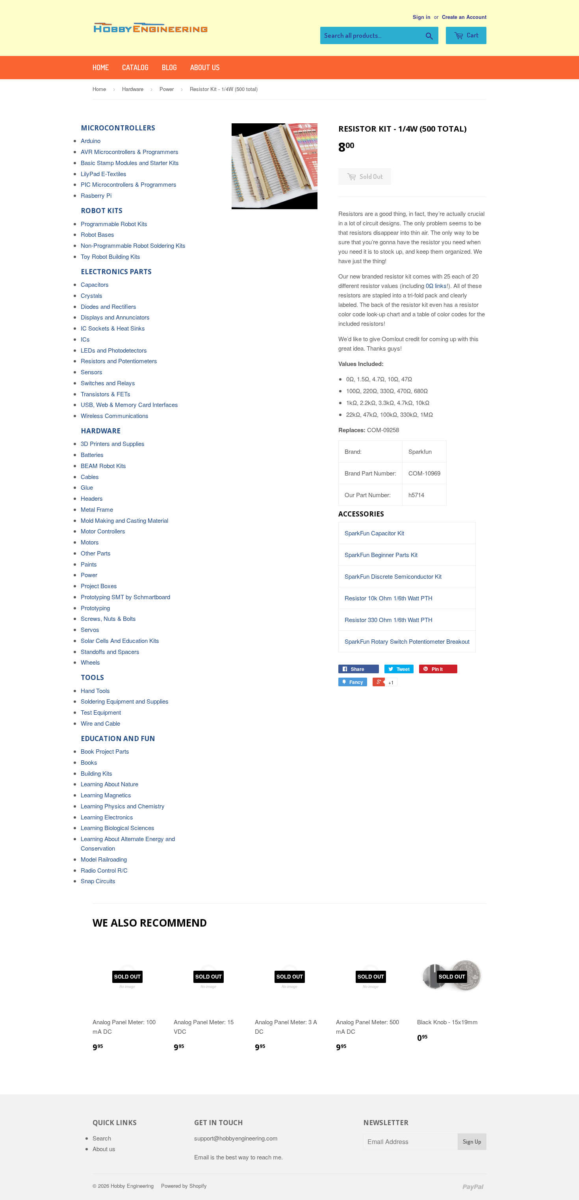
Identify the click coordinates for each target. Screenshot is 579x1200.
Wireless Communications (114, 415)
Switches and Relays (108, 383)
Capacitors (95, 284)
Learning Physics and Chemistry (123, 806)
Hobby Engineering (132, 1185)
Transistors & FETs (105, 394)
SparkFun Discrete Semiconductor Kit (393, 576)
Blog (169, 67)
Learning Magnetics (106, 795)
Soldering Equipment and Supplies (125, 701)
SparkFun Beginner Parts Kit (381, 554)
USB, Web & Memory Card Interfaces (129, 404)
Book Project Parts (105, 751)
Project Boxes (99, 585)
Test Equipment (101, 712)
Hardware (132, 89)
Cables (90, 476)
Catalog (135, 67)
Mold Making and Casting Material (124, 520)
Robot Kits (101, 210)
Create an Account (464, 16)
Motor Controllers (103, 531)
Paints (89, 564)
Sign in (422, 16)
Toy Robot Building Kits (110, 256)
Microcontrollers (118, 127)
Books (89, 762)
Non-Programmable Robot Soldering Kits (133, 245)
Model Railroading (104, 859)
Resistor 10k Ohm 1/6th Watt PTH (388, 598)
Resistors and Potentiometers (119, 361)
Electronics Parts (116, 271)
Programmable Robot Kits (114, 223)
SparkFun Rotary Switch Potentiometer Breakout (407, 641)
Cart (472, 35)
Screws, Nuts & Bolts (108, 618)
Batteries (92, 454)
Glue (87, 487)
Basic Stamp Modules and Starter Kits (130, 162)
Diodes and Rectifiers (108, 306)
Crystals (91, 295)
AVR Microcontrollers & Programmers (129, 151)
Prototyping (95, 608)
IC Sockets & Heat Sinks (113, 328)
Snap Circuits (98, 881)
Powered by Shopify (184, 1185)
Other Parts (96, 553)
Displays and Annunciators (115, 317)
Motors (90, 542)
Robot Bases (97, 234)
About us (204, 67)
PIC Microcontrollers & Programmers (128, 184)
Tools (92, 677)
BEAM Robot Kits (103, 465)
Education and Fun (118, 738)
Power (167, 89)
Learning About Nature (109, 784)
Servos (90, 629)
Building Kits (96, 773)
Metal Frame (97, 509)
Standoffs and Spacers (110, 651)
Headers (92, 498)
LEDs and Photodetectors (114, 350)
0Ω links (436, 285)
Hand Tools (95, 690)
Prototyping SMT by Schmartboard (125, 597)
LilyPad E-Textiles (103, 173)
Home (101, 67)
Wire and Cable (100, 723)
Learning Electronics (107, 817)
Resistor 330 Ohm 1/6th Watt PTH (388, 619)
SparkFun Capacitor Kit (374, 533)
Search (102, 1138)
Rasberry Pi (96, 195)
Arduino (90, 140)
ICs (85, 339)
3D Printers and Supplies (113, 443)
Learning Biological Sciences (117, 827)
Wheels (90, 662)
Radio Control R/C (104, 870)
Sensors (91, 372)
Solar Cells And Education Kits (120, 640)
